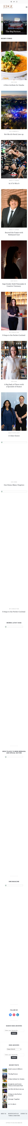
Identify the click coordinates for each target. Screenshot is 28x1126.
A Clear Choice (14, 436)
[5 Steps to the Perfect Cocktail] (14, 292)
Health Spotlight (14, 433)
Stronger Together (14, 1099)
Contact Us (24, 1113)
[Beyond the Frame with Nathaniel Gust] (14, 190)
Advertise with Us (13, 1113)
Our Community (14, 131)
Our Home (14, 482)
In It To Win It (14, 183)
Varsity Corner (14, 180)
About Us (3, 1113)
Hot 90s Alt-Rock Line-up (14, 134)
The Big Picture (11, 31)
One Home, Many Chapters (14, 485)
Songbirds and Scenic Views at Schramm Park (15, 1084)
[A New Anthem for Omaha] (14, 42)
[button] (26, 7)
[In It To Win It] (14, 141)
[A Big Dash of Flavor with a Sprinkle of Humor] (14, 342)
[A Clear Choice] (14, 393)
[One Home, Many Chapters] (14, 442)
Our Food (14, 82)
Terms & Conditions (14, 1115)
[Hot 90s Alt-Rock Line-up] (14, 91)
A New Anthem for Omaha (14, 85)
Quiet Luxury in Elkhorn (15, 1069)
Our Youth (14, 281)
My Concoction (14, 332)
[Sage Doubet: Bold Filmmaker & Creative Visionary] (14, 241)
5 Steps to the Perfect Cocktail (14, 335)
